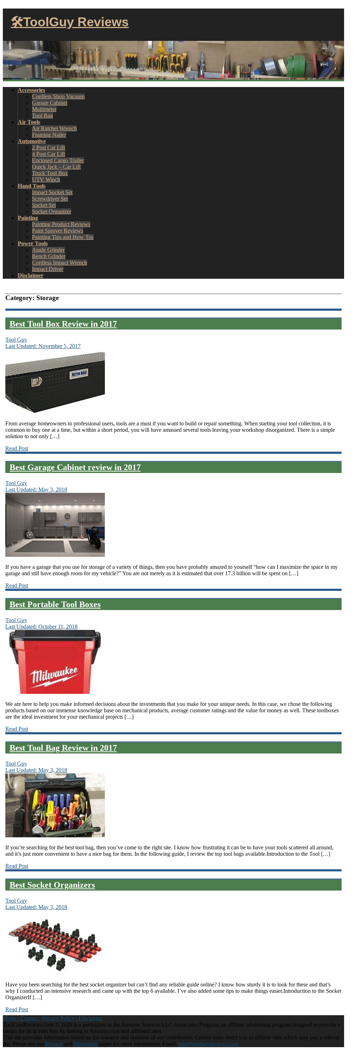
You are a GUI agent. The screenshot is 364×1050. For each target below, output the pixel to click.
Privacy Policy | (60, 1018)
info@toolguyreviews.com (208, 1044)
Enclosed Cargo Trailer (58, 160)
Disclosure (85, 1044)
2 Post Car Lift (48, 148)
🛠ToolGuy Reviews (70, 22)
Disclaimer (30, 275)
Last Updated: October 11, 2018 (41, 627)
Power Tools (33, 243)
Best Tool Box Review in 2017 (63, 323)
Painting (28, 218)
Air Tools (29, 122)
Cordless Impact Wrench (59, 263)
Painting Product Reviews (61, 224)
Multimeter (44, 109)
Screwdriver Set (50, 199)
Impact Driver (47, 269)
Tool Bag (42, 116)
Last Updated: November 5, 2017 (43, 346)
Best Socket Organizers (52, 884)
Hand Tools (32, 186)
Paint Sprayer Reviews (57, 231)
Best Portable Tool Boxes (55, 604)
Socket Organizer (51, 211)
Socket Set (44, 205)
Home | (12, 1018)
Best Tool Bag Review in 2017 (63, 747)
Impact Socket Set (52, 192)
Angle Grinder (48, 250)
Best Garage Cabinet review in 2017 (75, 467)
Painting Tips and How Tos (62, 237)
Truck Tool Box (50, 173)
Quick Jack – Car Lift (56, 167)
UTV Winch (46, 179)
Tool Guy (16, 340)
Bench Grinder (48, 256)
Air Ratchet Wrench (54, 128)
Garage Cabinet (49, 103)
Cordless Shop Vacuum (58, 96)
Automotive (32, 141)
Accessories (31, 90)
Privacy (54, 1044)
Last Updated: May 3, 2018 (36, 489)
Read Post (16, 448)
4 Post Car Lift (48, 154)
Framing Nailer (49, 135)
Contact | (31, 1018)
